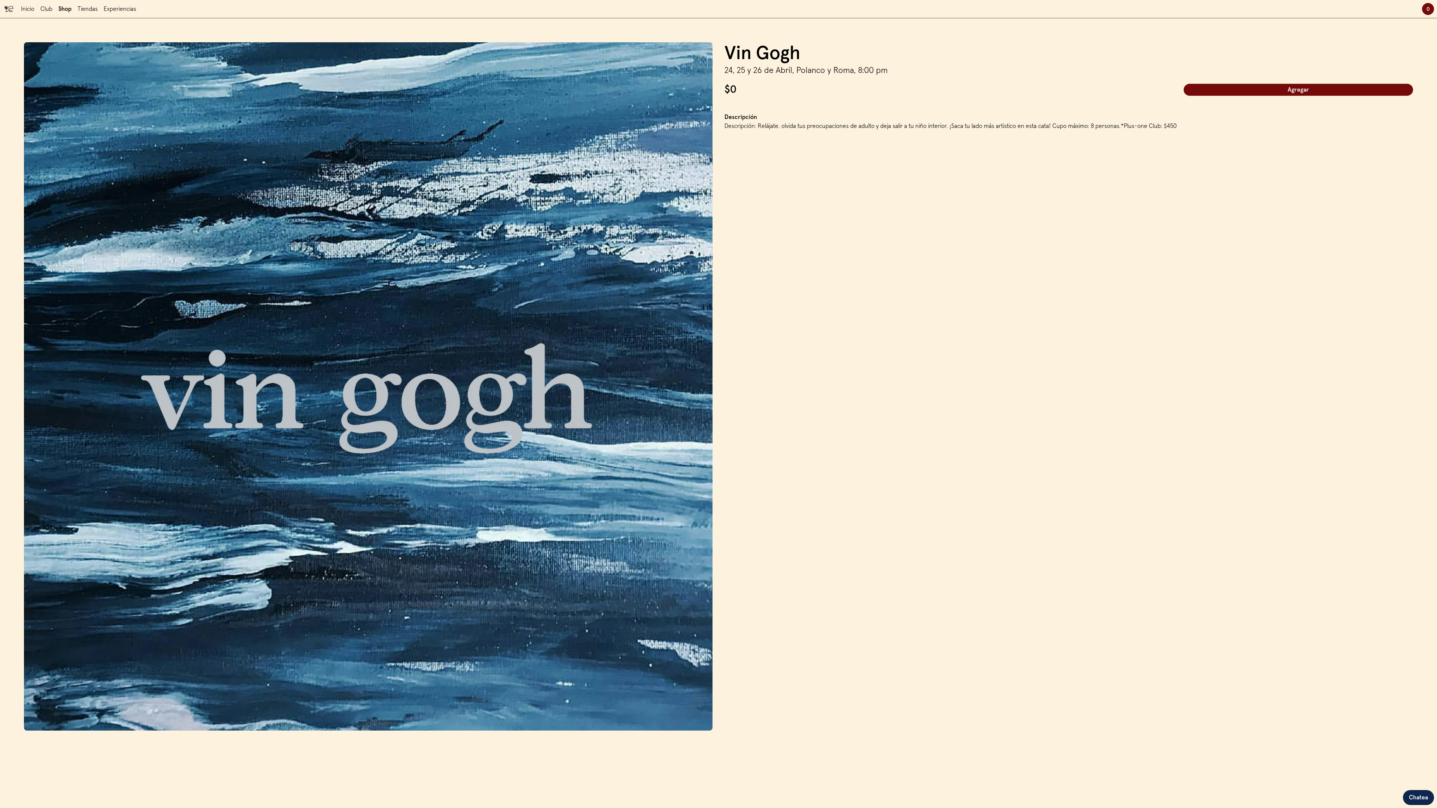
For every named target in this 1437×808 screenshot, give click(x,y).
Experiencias (120, 9)
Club (46, 9)
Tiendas (87, 9)
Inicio (27, 9)
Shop (64, 9)
